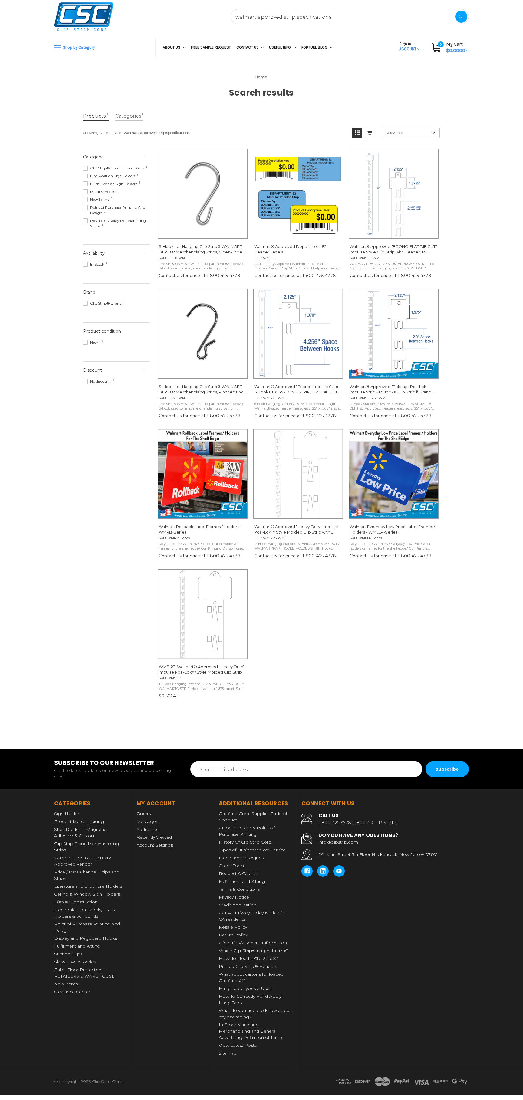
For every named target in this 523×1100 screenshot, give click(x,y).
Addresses (147, 829)
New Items (66, 984)
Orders (144, 813)
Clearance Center (72, 991)
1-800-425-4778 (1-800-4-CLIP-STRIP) (358, 822)
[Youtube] (339, 871)
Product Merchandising (79, 821)
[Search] (461, 17)
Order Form (231, 865)
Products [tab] (96, 115)
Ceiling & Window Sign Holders (87, 894)
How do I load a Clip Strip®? (249, 958)
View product (202, 233)
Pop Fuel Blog (314, 47)
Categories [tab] (129, 115)
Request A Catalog (238, 873)
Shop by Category (78, 47)
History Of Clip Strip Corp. (245, 842)
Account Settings (155, 845)
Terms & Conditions (239, 889)
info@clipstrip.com (338, 842)
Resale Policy (233, 927)
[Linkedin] (323, 871)
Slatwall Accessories (75, 962)
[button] (357, 133)
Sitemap (228, 1053)
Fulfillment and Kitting (77, 946)
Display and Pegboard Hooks (85, 938)
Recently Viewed (154, 837)
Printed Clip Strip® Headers (248, 966)
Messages (147, 821)
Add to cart (202, 653)
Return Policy (233, 935)
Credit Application (237, 905)
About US (172, 47)
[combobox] (350, 16)
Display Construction (76, 902)
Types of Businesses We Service (252, 850)
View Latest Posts (238, 1045)
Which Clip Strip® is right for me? (253, 950)
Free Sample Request (211, 47)
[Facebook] (307, 871)
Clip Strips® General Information (253, 942)
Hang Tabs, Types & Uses (245, 988)
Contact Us (248, 47)
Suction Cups (68, 954)
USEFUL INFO (280, 47)
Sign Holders (67, 813)
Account (408, 46)
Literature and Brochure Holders (88, 886)
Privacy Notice (234, 897)
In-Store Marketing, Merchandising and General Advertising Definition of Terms (251, 1031)
